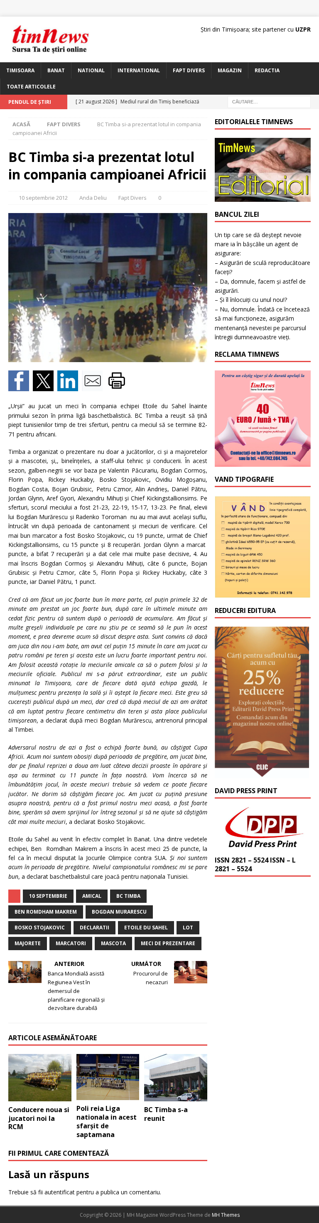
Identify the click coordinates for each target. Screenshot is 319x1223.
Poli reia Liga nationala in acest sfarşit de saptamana (106, 1121)
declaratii (94, 927)
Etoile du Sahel (146, 927)
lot (188, 927)
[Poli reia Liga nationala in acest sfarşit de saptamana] (108, 1077)
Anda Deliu (93, 197)
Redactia (267, 70)
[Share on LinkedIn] (69, 386)
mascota (113, 943)
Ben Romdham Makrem (46, 911)
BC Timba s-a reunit (166, 1114)
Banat (56, 70)
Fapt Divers (189, 70)
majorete (28, 943)
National (91, 70)
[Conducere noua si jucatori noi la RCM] (39, 1077)
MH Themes (226, 1214)
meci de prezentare (168, 943)
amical (91, 895)
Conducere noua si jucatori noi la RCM (38, 1118)
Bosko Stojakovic (40, 927)
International (139, 70)
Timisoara (20, 70)
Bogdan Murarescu (119, 911)
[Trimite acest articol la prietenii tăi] (94, 386)
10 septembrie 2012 (43, 197)
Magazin (230, 70)
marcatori (71, 943)
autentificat (59, 1192)
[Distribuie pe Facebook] (20, 386)
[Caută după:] (269, 101)
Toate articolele (31, 86)
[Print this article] (117, 386)
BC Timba (128, 895)
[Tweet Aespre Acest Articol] (45, 386)
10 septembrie (48, 895)
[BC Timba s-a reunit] (175, 1077)
